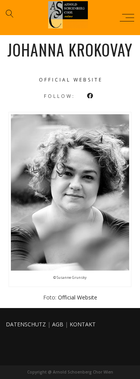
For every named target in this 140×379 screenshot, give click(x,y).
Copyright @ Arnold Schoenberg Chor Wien (70, 372)
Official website (71, 79)
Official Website (77, 297)
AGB (57, 324)
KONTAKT (83, 324)
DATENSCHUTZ (26, 324)
